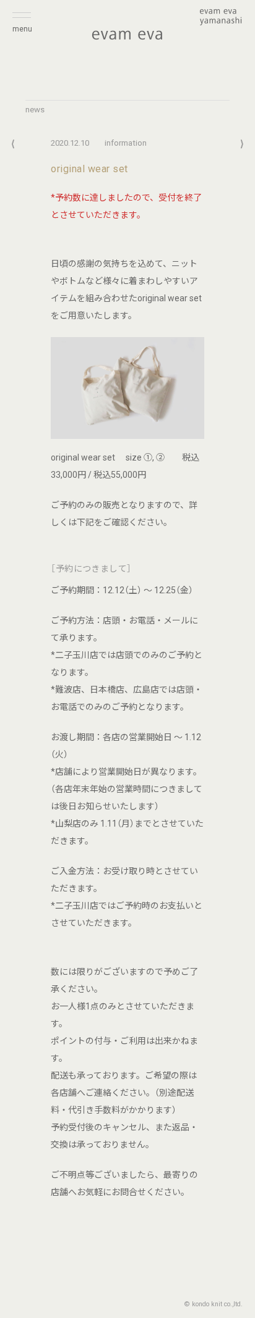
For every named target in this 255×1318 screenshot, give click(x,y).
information (126, 143)
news (35, 109)
